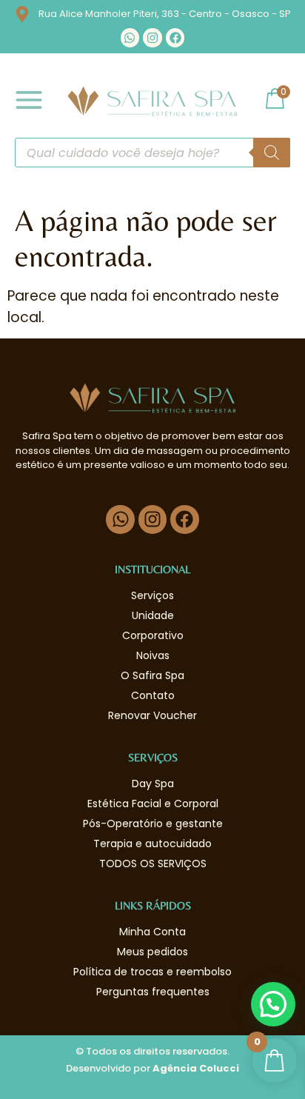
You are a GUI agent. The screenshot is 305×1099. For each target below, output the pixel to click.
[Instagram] (152, 37)
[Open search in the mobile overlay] (152, 152)
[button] (273, 1004)
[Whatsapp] (130, 37)
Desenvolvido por (152, 1068)
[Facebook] (175, 37)
